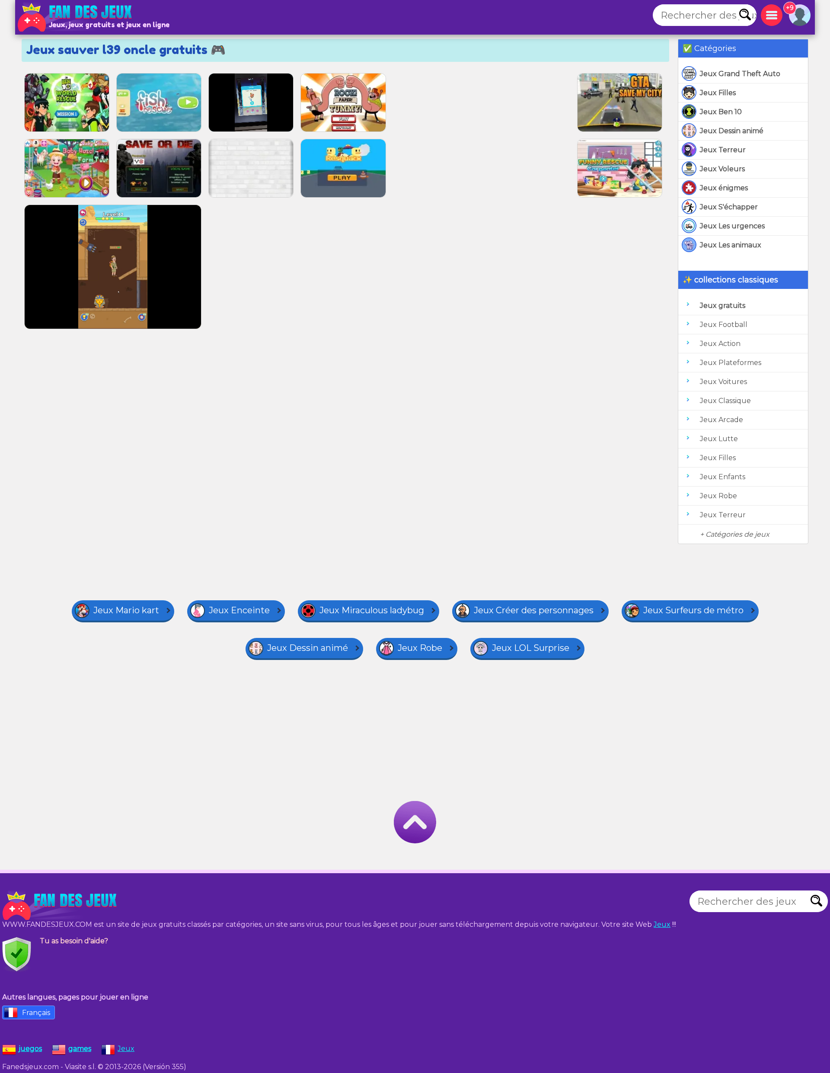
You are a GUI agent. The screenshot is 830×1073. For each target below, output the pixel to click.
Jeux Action (720, 344)
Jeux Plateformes (730, 363)
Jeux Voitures (723, 382)
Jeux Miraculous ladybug (371, 610)
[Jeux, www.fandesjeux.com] (75, 17)
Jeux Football (723, 324)
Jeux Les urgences (732, 226)
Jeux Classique (725, 401)
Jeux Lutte (719, 439)
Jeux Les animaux (730, 245)
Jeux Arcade (721, 420)
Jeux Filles (718, 93)
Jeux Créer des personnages (534, 610)
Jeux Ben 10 (721, 112)
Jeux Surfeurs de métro (693, 610)
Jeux (662, 924)
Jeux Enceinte (239, 610)
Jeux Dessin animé (731, 131)
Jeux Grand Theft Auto (740, 74)
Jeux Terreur (723, 150)
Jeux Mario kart (126, 610)
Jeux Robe (718, 496)
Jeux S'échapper (729, 207)
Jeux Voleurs (722, 169)
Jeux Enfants (722, 477)
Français (36, 1013)
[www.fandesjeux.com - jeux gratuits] (60, 905)
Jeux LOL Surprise (530, 648)
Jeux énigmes (724, 188)
